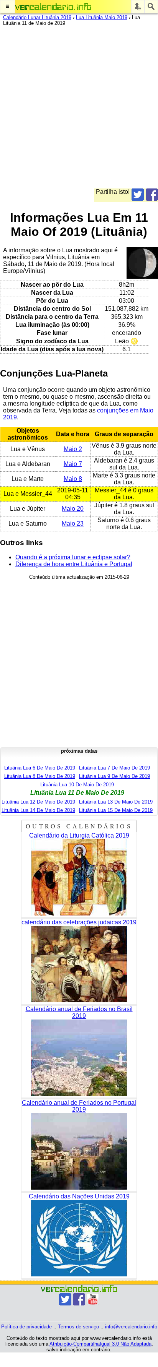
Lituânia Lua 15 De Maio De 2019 (116, 810)
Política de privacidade (26, 1327)
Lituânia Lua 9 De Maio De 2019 (114, 776)
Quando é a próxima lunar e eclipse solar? (72, 557)
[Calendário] (53, 6)
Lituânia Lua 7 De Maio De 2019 (114, 768)
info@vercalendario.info (131, 1327)
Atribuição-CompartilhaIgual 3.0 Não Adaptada (100, 1344)
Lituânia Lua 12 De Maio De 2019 (38, 802)
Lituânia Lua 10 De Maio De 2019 (77, 784)
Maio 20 (73, 508)
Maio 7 (73, 464)
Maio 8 (73, 479)
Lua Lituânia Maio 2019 (101, 17)
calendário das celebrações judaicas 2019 (79, 922)
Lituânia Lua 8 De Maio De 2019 (39, 776)
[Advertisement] (79, 109)
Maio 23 (73, 523)
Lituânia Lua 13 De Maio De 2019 (116, 802)
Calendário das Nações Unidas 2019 (79, 1196)
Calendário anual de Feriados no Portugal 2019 (79, 1106)
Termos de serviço (78, 1327)
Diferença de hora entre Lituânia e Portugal (73, 564)
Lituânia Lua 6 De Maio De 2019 (39, 768)
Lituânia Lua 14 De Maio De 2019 (38, 810)
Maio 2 (73, 449)
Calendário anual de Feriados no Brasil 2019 (79, 1012)
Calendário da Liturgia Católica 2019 (79, 835)
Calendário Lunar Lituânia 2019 (37, 17)
